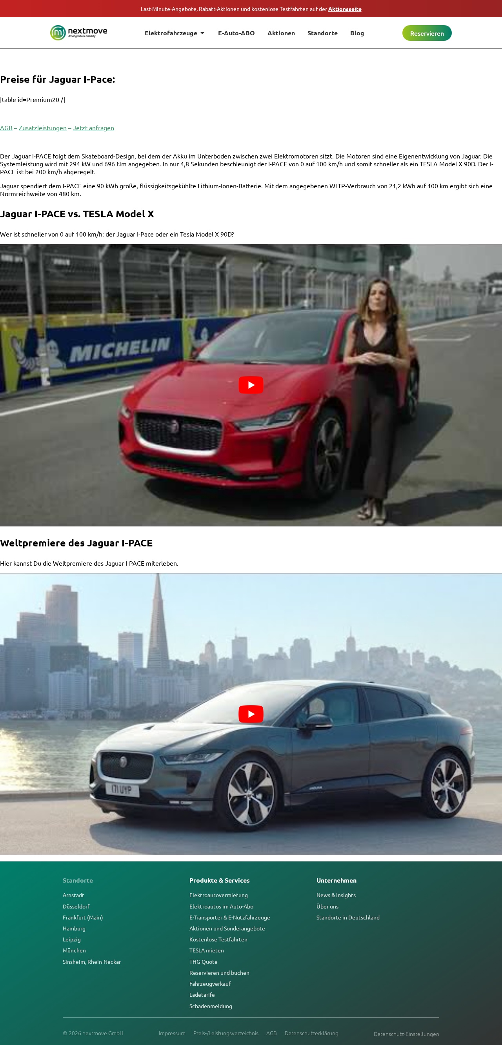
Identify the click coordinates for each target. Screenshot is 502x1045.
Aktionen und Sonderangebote (227, 928)
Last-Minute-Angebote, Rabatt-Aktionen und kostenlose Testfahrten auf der (251, 8)
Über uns (327, 906)
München (74, 950)
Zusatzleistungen (43, 127)
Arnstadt (73, 894)
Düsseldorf (76, 906)
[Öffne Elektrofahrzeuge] (202, 33)
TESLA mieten (206, 950)
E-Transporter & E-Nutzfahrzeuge (229, 917)
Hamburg (74, 928)
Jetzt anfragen (93, 127)
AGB (6, 127)
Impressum (172, 1032)
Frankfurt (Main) (83, 917)
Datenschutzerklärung (311, 1032)
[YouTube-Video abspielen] (251, 385)
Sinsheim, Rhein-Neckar (92, 961)
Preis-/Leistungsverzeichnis (225, 1032)
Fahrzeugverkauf (210, 983)
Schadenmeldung (210, 1005)
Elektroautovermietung (218, 894)
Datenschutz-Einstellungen (406, 1034)
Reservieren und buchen (219, 972)
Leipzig (72, 939)
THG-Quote (203, 961)
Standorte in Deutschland (348, 917)
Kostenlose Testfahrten (218, 939)
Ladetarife (202, 994)
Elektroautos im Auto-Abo (221, 906)
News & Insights (336, 894)
